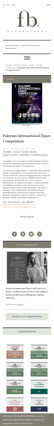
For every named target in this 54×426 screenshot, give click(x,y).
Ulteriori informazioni (23, 423)
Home (9, 65)
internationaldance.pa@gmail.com (19, 207)
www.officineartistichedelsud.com (19, 204)
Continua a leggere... (15, 304)
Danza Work (20, 65)
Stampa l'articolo (27, 216)
